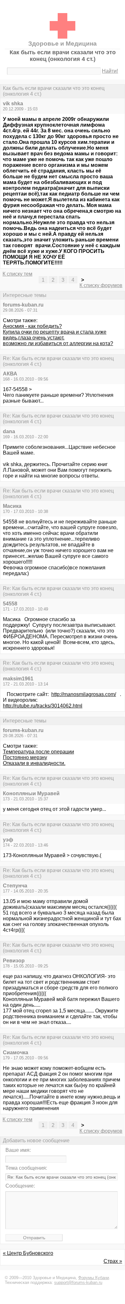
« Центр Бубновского (28, 1253)
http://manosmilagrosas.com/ (83, 694)
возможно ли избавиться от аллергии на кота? (58, 343)
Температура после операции (38, 751)
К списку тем (17, 274)
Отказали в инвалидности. (34, 763)
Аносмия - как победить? (32, 326)
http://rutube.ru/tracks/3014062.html (42, 705)
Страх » (113, 1261)
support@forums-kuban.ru (78, 1282)
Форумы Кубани (93, 1277)
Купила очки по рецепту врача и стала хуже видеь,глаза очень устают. (54, 334)
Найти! (110, 71)
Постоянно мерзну (25, 757)
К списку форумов (100, 285)
